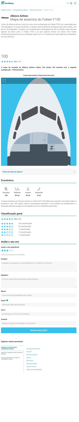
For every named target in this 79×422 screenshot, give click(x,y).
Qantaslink (29, 360)
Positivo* (4, 259)
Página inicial (6, 10)
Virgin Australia (31, 366)
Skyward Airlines (31, 363)
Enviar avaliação (38, 330)
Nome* (3, 291)
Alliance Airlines (35, 10)
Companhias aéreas (20, 10)
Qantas (28, 357)
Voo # (3, 310)
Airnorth (29, 352)
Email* (3, 301)
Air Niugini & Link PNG (33, 349)
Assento (4, 319)
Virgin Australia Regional (34, 369)
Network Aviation (31, 354)
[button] (11, 61)
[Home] (7, 3)
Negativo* (4, 275)
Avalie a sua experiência (10, 247)
